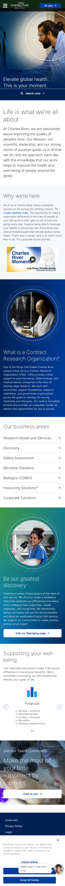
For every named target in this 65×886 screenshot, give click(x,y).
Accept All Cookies (29, 880)
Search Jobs (33, 93)
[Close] (57, 840)
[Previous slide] (5, 707)
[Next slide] (59, 707)
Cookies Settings (29, 862)
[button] (32, 259)
